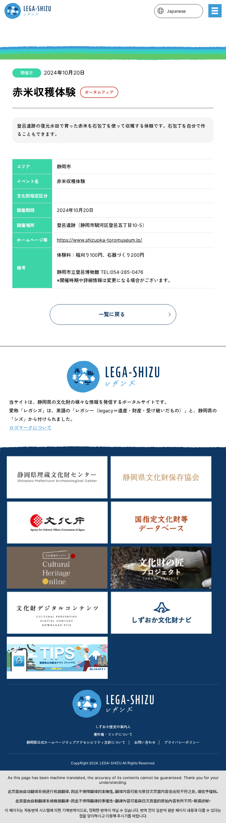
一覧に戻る (112, 314)
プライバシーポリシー (182, 742)
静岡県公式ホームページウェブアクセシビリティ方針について (75, 742)
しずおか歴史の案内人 (113, 727)
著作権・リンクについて (113, 734)
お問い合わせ (144, 742)
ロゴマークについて (30, 428)
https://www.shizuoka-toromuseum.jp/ (99, 240)
